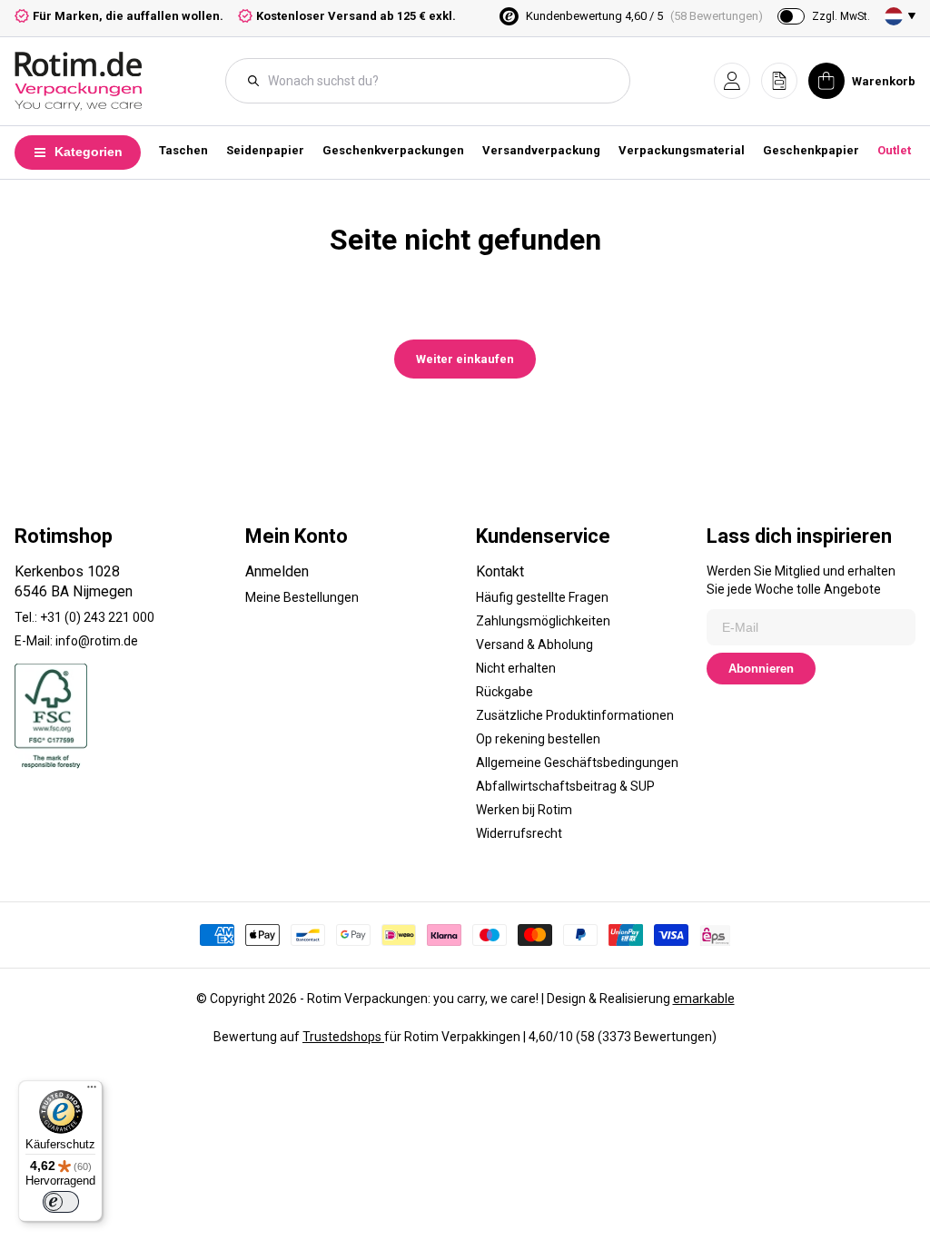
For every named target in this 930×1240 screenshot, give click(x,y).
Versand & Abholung (534, 644)
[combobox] (437, 81)
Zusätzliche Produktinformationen (575, 715)
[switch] (61, 1202)
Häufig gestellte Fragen (542, 597)
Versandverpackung (541, 150)
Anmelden (277, 571)
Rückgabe (504, 691)
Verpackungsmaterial (681, 150)
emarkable (704, 998)
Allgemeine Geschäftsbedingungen (577, 762)
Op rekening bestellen (538, 739)
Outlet (894, 150)
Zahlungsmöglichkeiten (543, 621)
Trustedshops (343, 1036)
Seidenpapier (265, 150)
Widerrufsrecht (519, 833)
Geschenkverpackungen (393, 150)
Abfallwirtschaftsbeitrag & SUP (565, 786)
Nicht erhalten (516, 668)
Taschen (183, 150)
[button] (732, 81)
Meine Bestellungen (302, 597)
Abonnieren (761, 668)
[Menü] (92, 1091)
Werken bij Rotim (524, 809)
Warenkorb (883, 81)
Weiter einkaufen (465, 359)
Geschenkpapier (811, 150)
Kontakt (500, 571)
